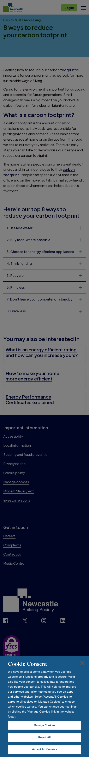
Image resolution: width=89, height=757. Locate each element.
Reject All (44, 737)
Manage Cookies (44, 725)
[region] (44, 706)
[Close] (82, 662)
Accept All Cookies (44, 749)
